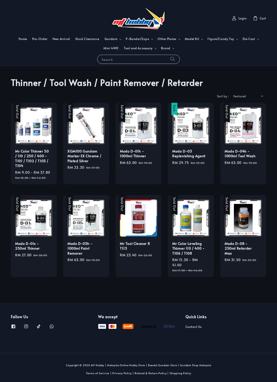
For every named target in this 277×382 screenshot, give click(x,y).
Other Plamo (167, 39)
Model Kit (192, 39)
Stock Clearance (87, 39)
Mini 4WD (111, 48)
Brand (165, 48)
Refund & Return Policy (150, 373)
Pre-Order (39, 39)
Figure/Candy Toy (221, 39)
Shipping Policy (180, 373)
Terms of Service (97, 373)
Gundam (111, 39)
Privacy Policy (122, 373)
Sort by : (223, 96)
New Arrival (61, 39)
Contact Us (193, 327)
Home (23, 39)
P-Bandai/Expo (137, 39)
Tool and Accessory (138, 48)
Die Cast (249, 39)
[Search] (173, 59)
